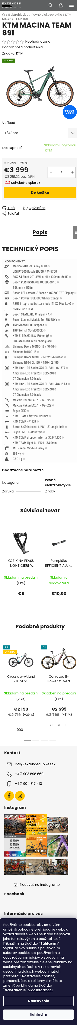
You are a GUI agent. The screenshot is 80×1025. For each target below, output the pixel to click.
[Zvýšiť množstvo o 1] (72, 172)
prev (4, 544)
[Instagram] (20, 796)
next (75, 544)
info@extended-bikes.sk (35, 764)
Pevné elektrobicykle (58, 483)
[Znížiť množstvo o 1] (51, 172)
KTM (19, 53)
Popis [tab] (40, 232)
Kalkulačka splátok (25, 182)
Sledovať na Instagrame (39, 884)
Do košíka (40, 192)
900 (20, 729)
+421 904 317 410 (28, 783)
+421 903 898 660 (29, 773)
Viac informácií (40, 990)
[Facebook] (9, 796)
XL (51, 725)
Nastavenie (38, 1000)
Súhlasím (38, 1014)
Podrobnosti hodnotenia (22, 47)
